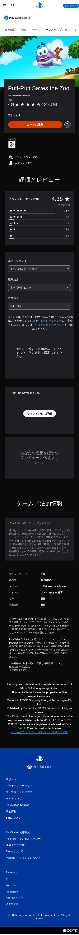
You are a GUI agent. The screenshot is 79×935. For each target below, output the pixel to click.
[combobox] (39, 268)
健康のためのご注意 (19, 666)
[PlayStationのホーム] (39, 5)
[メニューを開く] (4, 5)
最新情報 (10, 29)
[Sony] (70, 933)
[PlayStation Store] (18, 17)
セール (36, 29)
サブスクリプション (58, 29)
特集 (23, 29)
